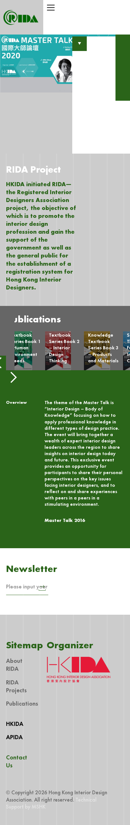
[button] (86, 7)
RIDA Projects (16, 686)
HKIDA (14, 724)
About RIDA (14, 665)
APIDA (14, 737)
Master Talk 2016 (64, 520)
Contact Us (16, 761)
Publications (22, 704)
